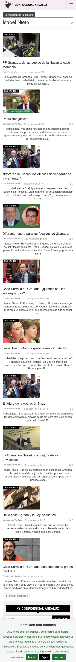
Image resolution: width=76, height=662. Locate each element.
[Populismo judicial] (21, 101)
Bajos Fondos (11, 91)
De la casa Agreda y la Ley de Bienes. (30, 514)
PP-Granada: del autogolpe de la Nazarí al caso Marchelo (36, 64)
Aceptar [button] (32, 657)
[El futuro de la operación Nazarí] (21, 386)
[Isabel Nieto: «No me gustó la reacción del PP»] (21, 331)
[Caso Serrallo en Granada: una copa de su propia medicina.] (21, 549)
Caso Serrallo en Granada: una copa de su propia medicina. (38, 568)
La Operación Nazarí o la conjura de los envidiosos (31, 457)
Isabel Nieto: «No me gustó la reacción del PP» (36, 348)
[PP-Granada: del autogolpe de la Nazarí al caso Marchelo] (21, 45)
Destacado (9, 35)
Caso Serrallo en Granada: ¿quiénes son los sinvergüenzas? (34, 290)
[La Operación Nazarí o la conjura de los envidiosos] (21, 438)
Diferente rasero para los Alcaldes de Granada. (36, 233)
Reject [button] (45, 657)
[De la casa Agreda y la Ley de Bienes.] (21, 498)
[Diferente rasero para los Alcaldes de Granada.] (21, 216)
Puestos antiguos (17, 596)
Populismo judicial (15, 118)
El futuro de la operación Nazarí (25, 403)
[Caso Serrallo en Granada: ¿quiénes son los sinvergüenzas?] (21, 271)
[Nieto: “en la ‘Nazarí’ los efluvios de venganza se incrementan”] (21, 156)
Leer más (58, 657)
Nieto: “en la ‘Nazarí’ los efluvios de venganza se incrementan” (37, 175)
